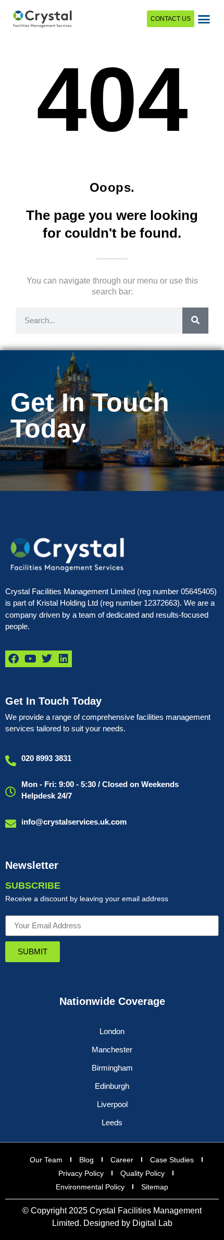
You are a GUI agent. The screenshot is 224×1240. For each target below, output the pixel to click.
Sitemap (154, 1187)
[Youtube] (30, 658)
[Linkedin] (63, 658)
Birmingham (112, 1067)
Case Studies (172, 1160)
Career (121, 1160)
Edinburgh (112, 1086)
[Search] (195, 321)
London (112, 1031)
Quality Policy (142, 1173)
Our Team (46, 1160)
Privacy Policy (81, 1173)
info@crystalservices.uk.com (74, 821)
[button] (204, 19)
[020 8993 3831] (10, 760)
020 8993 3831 (46, 758)
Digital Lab (152, 1223)
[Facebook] (13, 658)
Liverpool (112, 1104)
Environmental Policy (90, 1187)
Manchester (112, 1049)
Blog (86, 1160)
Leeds (112, 1122)
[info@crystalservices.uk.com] (10, 823)
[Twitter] (47, 658)
